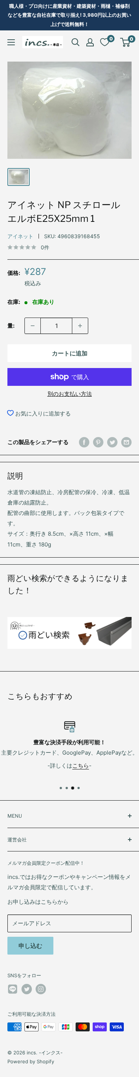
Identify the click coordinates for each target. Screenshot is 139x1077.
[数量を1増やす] (80, 326)
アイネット (20, 236)
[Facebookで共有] (84, 442)
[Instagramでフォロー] (41, 989)
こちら (80, 765)
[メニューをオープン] (11, 42)
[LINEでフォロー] (12, 990)
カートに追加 (69, 353)
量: (10, 325)
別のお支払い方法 (69, 393)
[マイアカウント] (90, 42)
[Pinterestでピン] (98, 442)
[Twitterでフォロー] (26, 989)
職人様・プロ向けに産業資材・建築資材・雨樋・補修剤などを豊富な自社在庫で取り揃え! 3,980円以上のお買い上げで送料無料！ (69, 15)
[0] (125, 42)
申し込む (30, 945)
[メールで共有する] (126, 442)
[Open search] (76, 42)
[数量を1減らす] (32, 326)
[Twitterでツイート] (112, 442)
